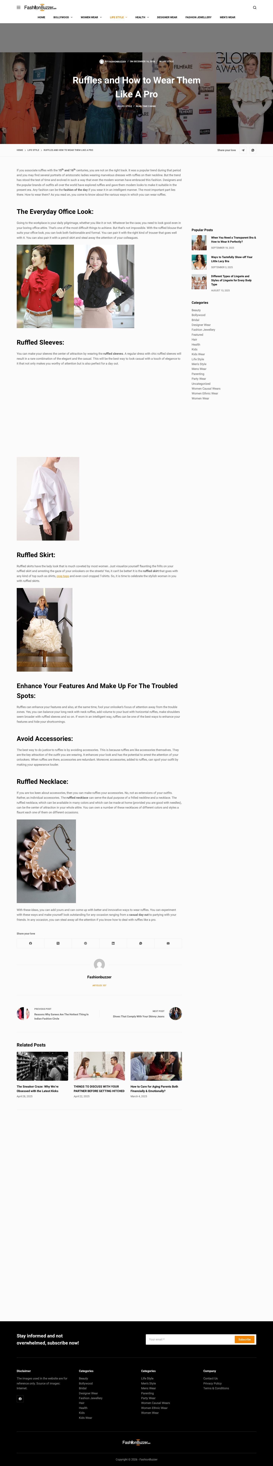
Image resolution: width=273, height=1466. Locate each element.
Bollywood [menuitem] (61, 17)
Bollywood (198, 315)
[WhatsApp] (252, 150)
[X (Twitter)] (58, 943)
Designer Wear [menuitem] (167, 17)
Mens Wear (199, 369)
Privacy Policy (212, 1383)
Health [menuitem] (140, 17)
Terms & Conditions (216, 1388)
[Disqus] (99, 1165)
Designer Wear (201, 325)
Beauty (196, 310)
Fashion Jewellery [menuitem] (199, 17)
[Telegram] (243, 150)
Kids (194, 349)
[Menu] (18, 7)
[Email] (168, 943)
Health (196, 344)
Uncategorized (201, 383)
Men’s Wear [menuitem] (227, 17)
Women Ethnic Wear (205, 393)
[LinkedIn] (113, 943)
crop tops (63, 576)
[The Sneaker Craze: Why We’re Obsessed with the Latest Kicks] (42, 1066)
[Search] (254, 7)
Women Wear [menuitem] (89, 17)
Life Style (168, 61)
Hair (194, 339)
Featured (197, 334)
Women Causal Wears (206, 388)
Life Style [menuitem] (117, 17)
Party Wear (199, 378)
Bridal (195, 320)
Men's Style (199, 364)
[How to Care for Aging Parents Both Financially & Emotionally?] (156, 1066)
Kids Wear (198, 354)
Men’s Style (148, 1383)
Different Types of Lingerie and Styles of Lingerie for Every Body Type (231, 280)
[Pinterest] (85, 943)
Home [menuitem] (41, 17)
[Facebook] (30, 943)
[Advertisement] (99, 412)
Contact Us (210, 1378)
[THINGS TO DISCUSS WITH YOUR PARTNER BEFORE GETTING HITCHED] (99, 1066)
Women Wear (200, 398)
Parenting (198, 374)
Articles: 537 (99, 985)
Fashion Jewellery (203, 329)
